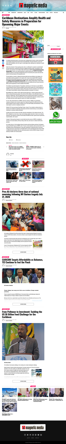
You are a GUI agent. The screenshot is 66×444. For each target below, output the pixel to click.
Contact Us (37, 437)
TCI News (35, 12)
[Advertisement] (53, 37)
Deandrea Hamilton (9, 200)
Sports (32, 12)
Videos (47, 12)
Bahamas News (13, 12)
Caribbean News (19, 12)
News (28, 12)
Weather (51, 12)
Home (9, 12)
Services (32, 437)
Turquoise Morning (42, 12)
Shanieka (7, 28)
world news (56, 12)
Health (25, 12)
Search (48, 45)
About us (28, 437)
